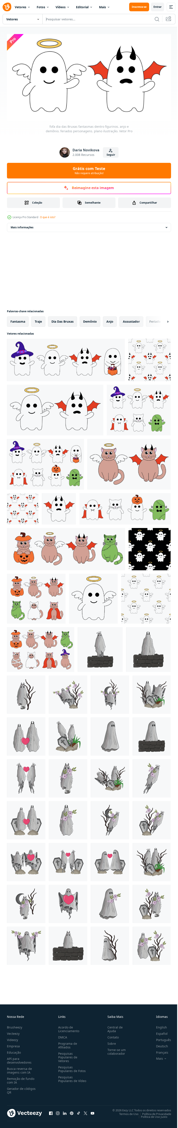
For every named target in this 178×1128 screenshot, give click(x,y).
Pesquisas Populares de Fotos (71, 1067)
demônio (90, 320)
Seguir (111, 155)
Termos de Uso (125, 1112)
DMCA (61, 1035)
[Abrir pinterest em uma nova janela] (71, 1111)
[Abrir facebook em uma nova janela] (51, 1111)
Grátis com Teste (89, 170)
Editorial (82, 7)
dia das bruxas (62, 320)
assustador (131, 320)
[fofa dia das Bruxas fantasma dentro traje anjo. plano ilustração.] (93, 597)
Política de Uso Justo (151, 1115)
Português (160, 1038)
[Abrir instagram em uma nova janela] (57, 1111)
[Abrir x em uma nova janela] (85, 1111)
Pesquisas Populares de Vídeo (66, 1079)
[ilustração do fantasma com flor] (110, 693)
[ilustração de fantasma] (100, 647)
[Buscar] (157, 19)
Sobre (110, 1042)
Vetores (20, 7)
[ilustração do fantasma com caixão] (152, 693)
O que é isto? (47, 217)
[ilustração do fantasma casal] (26, 735)
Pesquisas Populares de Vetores (66, 1055)
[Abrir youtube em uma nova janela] (92, 1111)
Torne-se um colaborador (115, 1050)
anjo (109, 320)
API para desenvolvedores (19, 1059)
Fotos (41, 7)
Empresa (13, 1044)
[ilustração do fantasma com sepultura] (68, 693)
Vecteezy (13, 1032)
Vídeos (61, 7)
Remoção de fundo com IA (20, 1079)
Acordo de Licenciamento (67, 1027)
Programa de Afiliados (66, 1044)
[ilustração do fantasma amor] (68, 902)
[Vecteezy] (7, 7)
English (158, 1025)
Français (159, 1051)
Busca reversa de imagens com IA (19, 1069)
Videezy (12, 1038)
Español (158, 1032)
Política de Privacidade (153, 1112)
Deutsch (159, 1044)
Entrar (157, 7)
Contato (111, 1035)
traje (38, 320)
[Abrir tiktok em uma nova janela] (78, 1111)
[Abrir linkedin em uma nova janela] (64, 1111)
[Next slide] (161, 320)
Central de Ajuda (113, 1027)
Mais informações (22, 225)
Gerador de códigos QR (21, 1089)
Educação (14, 1051)
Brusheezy (14, 1025)
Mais (102, 7)
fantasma (17, 320)
